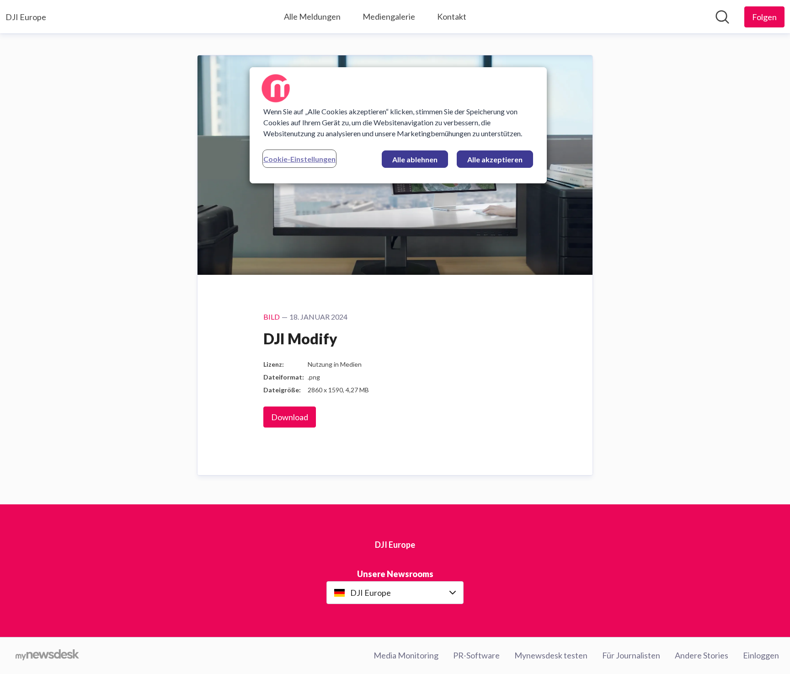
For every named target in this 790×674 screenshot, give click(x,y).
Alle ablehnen (415, 159)
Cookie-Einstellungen (299, 159)
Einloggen (761, 655)
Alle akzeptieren (495, 159)
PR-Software (476, 655)
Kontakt (451, 16)
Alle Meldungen (312, 16)
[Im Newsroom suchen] (722, 17)
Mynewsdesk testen (550, 655)
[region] (398, 125)
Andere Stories (701, 655)
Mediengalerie (389, 16)
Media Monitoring (406, 655)
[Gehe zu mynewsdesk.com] (47, 655)
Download (289, 417)
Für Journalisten (631, 655)
